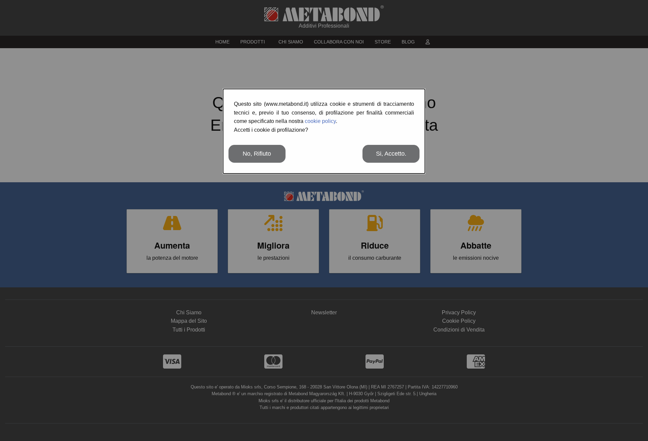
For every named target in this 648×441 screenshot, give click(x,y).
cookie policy (320, 121)
